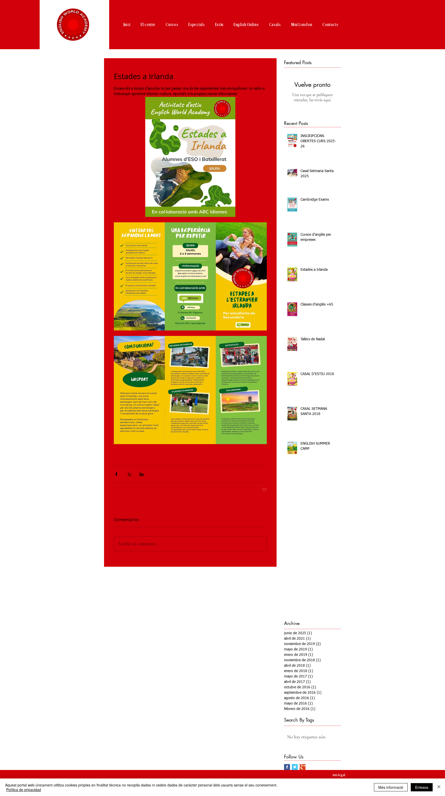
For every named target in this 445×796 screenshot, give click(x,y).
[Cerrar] (439, 787)
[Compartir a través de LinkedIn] (141, 474)
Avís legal (338, 775)
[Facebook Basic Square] (287, 767)
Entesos (421, 787)
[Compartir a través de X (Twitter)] (128, 474)
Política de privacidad (23, 789)
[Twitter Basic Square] (295, 767)
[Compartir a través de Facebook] (116, 474)
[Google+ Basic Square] (302, 767)
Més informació (390, 787)
